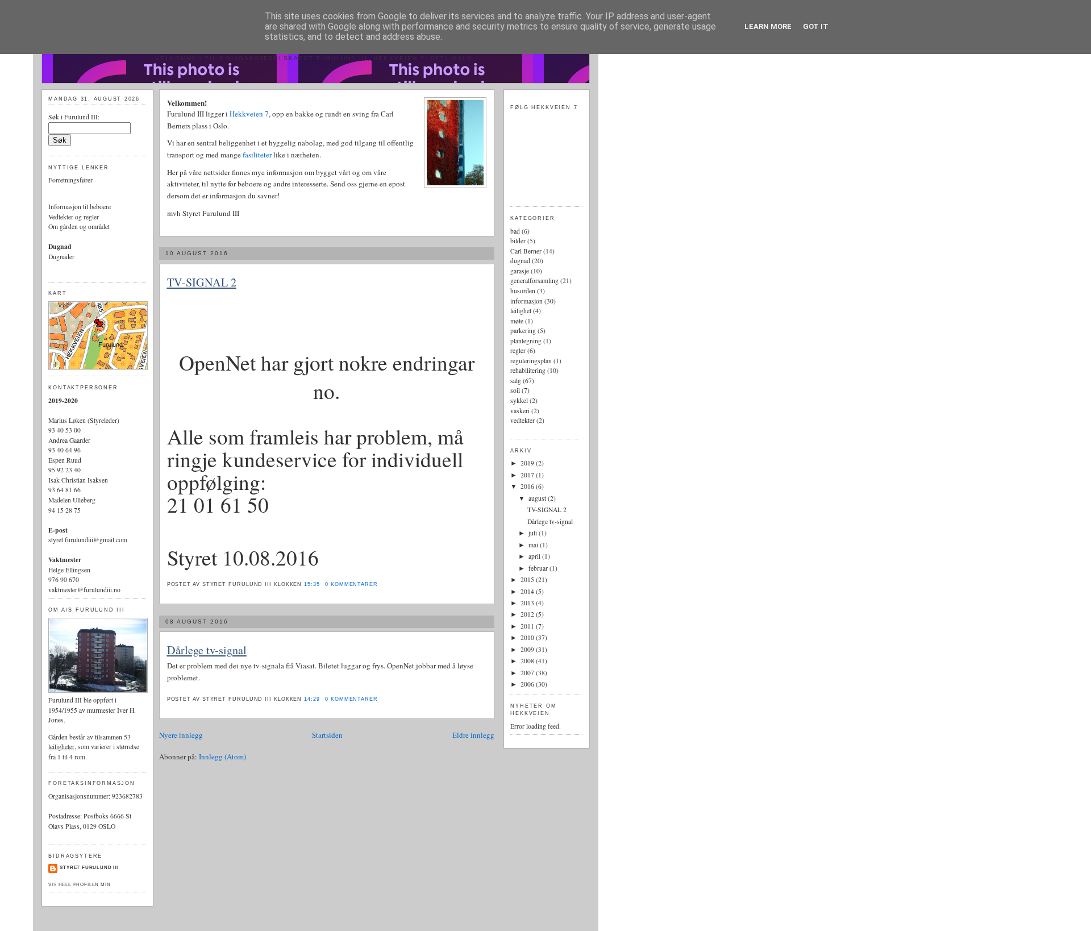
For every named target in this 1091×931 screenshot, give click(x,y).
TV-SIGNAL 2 (201, 282)
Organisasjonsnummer (78, 796)
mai (534, 545)
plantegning (526, 340)
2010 (528, 637)
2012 (528, 614)
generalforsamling (534, 280)
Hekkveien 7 (249, 114)
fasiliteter (258, 154)
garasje (519, 271)
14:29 (312, 699)
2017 (528, 475)
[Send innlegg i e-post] (381, 584)
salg (515, 380)
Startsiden (327, 735)
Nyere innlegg (181, 735)
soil (515, 390)
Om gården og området (79, 226)
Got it (815, 26)
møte (516, 321)
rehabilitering (528, 370)
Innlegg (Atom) (222, 756)
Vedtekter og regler (73, 217)
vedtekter (522, 420)
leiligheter (61, 746)
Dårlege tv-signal (207, 650)
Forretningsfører (70, 180)
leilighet (520, 310)
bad (515, 231)
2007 (528, 672)
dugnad (520, 260)
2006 (528, 684)
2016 (528, 486)
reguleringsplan (531, 360)
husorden (522, 290)
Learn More (768, 26)
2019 (528, 463)
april (535, 556)
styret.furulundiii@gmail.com (87, 539)
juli (533, 533)
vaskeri (520, 410)
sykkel (519, 400)
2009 (528, 649)
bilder (518, 240)
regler (518, 350)
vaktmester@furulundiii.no (84, 589)
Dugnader (61, 256)
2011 (528, 626)
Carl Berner (526, 251)
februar (538, 568)
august (538, 498)
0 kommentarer (351, 584)
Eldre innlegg (473, 735)
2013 (528, 602)
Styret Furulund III (89, 867)
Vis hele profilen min (79, 884)
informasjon (526, 301)
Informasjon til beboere (79, 206)
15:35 (312, 584)
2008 (528, 660)
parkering (523, 330)
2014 (528, 591)
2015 (528, 579)
